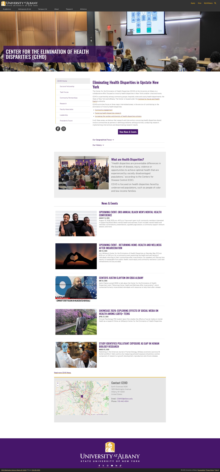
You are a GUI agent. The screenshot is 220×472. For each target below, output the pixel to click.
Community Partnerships (68, 98)
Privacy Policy (210, 470)
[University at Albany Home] (19, 3)
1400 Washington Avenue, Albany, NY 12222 (13, 470)
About (56, 9)
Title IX (217, 470)
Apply (193, 3)
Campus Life (42, 9)
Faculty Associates (66, 109)
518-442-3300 (36, 470)
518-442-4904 (122, 401)
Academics (7, 9)
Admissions (24, 9)
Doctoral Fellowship (67, 86)
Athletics (83, 9)
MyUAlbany (208, 3)
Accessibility (201, 470)
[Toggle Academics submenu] (14, 9)
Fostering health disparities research (108, 113)
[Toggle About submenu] (62, 9)
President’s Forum (66, 121)
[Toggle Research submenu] (76, 9)
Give (199, 3)
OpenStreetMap (100, 414)
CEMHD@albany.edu (125, 399)
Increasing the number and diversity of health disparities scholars (118, 116)
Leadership (64, 115)
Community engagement (103, 110)
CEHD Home (62, 81)
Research (69, 9)
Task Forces (64, 92)
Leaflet (93, 414)
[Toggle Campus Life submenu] (50, 9)
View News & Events (128, 131)
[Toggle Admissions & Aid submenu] (34, 9)
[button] (82, 396)
